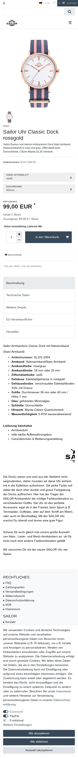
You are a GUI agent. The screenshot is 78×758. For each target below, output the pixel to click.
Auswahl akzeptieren (39, 750)
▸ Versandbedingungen (18, 591)
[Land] (41, 3)
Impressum (63, 691)
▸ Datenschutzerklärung (18, 600)
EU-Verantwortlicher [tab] (19, 319)
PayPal (14, 716)
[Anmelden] (4, 3)
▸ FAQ (7, 582)
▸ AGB (7, 604)
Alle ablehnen (39, 741)
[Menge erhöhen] (19, 234)
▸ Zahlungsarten (14, 587)
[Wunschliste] (54, 3)
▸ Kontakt (9, 622)
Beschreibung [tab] (15, 283)
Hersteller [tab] (12, 331)
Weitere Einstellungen (17, 724)
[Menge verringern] (19, 240)
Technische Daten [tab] (18, 295)
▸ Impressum (11, 609)
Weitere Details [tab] (16, 307)
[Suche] (69, 12)
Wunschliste (14, 254)
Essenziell (16, 711)
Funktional (17, 720)
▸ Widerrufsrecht (14, 596)
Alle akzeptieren (39, 733)
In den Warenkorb (47, 237)
